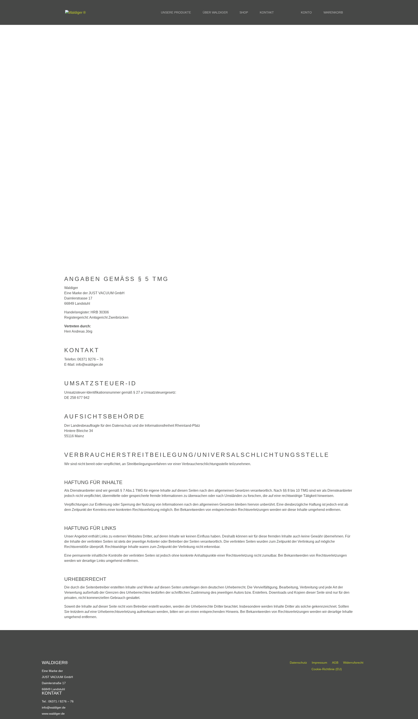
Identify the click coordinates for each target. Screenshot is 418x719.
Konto (306, 12)
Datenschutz (298, 662)
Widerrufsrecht (353, 662)
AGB (335, 662)
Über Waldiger (215, 12)
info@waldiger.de (54, 707)
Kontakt (267, 12)
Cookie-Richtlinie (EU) (327, 669)
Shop (243, 12)
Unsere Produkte (176, 12)
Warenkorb (333, 12)
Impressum (319, 662)
